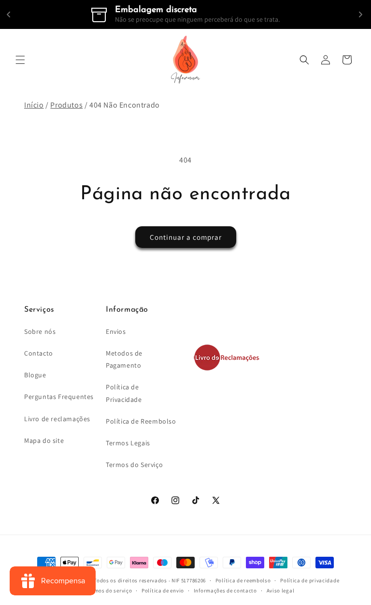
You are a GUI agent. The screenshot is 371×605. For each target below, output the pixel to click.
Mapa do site (44, 440)
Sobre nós (40, 331)
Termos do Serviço (134, 464)
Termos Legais (128, 443)
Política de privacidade (309, 580)
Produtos (66, 105)
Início (34, 105)
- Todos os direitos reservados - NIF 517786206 (148, 580)
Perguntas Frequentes (59, 396)
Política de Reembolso (141, 421)
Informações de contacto (225, 590)
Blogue (35, 375)
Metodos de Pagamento (124, 359)
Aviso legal (281, 590)
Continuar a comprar (186, 237)
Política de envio (163, 590)
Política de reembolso (243, 580)
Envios (116, 331)
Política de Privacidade (124, 393)
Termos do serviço (109, 590)
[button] (20, 59)
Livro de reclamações (57, 418)
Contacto (38, 353)
